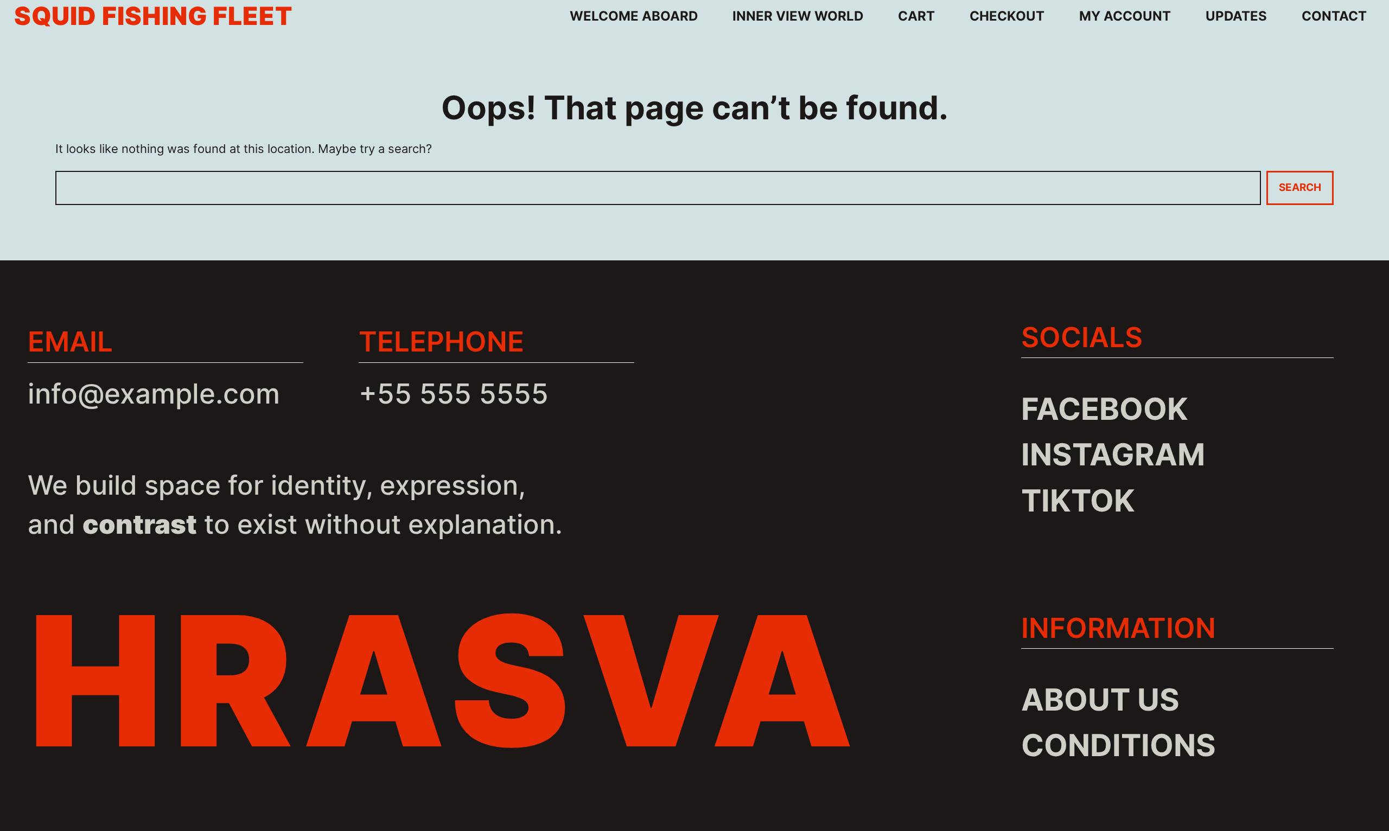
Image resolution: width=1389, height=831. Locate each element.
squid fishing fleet (154, 16)
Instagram (1113, 454)
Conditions (1118, 745)
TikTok (1078, 500)
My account (1125, 16)
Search (1300, 187)
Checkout (1007, 16)
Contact (1334, 16)
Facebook (1104, 408)
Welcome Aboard (634, 16)
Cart (916, 16)
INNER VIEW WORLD (797, 16)
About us (1100, 699)
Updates (1236, 16)
